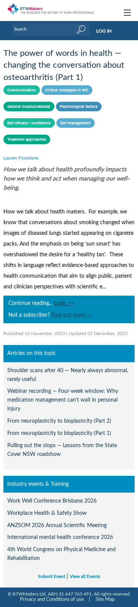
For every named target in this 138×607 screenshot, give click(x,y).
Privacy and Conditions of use (52, 599)
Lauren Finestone (20, 158)
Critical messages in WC (66, 90)
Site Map (105, 599)
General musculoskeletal (28, 106)
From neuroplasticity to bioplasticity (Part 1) (59, 433)
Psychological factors (78, 106)
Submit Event (51, 576)
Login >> (64, 303)
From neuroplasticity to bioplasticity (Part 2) (59, 421)
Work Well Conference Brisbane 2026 (52, 501)
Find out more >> (72, 315)
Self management (75, 122)
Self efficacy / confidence (29, 122)
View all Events (85, 576)
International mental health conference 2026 (60, 537)
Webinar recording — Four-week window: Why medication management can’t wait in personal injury (62, 400)
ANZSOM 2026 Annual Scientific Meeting (57, 525)
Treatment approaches (26, 139)
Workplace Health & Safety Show (47, 513)
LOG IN (104, 31)
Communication (21, 90)
